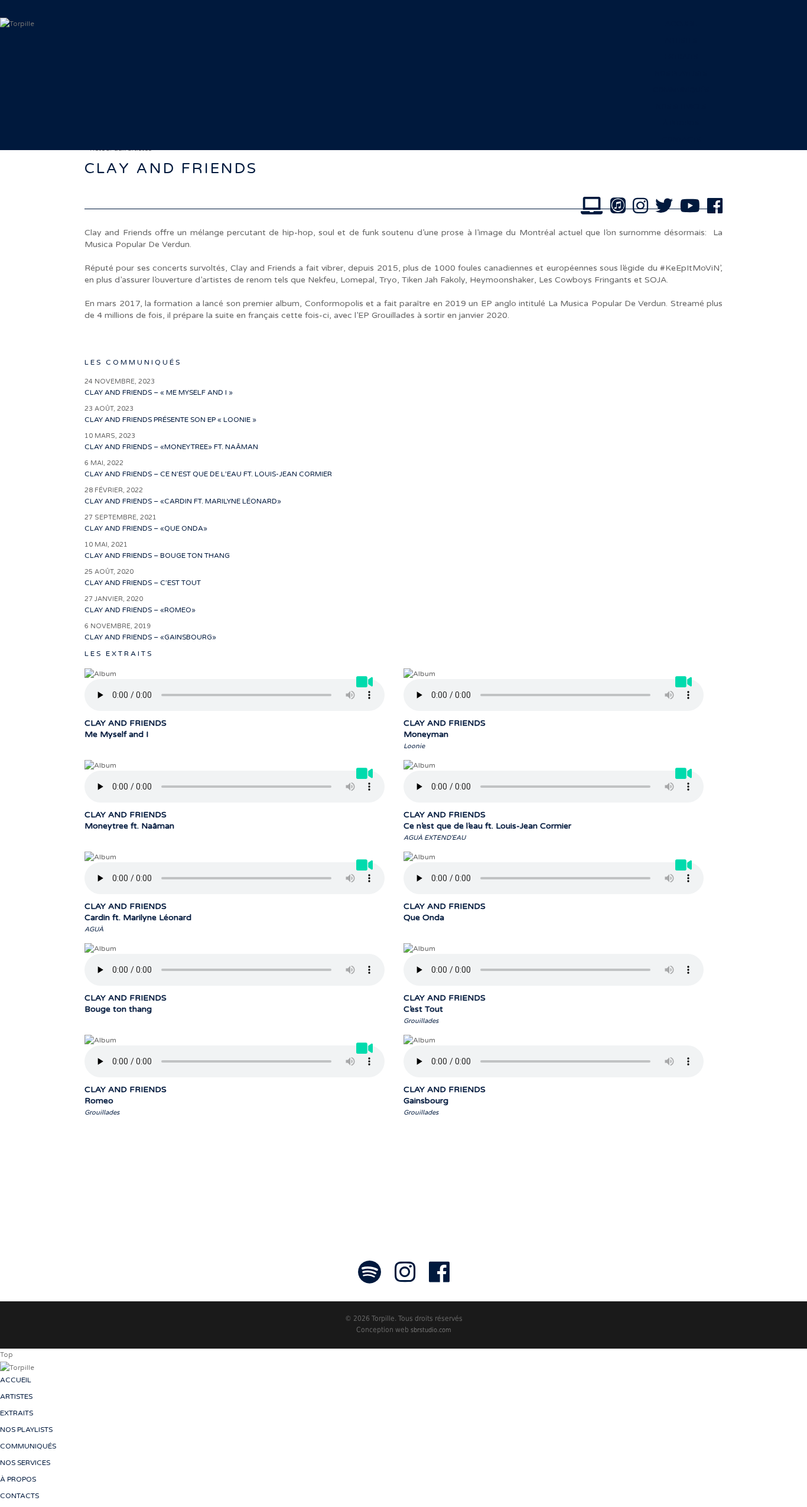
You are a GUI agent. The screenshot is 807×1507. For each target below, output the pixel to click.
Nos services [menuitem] (25, 1463)
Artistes (681, 40)
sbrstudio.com (431, 1330)
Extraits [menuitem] (16, 1413)
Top (6, 1355)
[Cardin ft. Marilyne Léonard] (366, 868)
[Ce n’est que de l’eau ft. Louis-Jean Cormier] (685, 777)
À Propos (681, 123)
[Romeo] (366, 1051)
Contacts (681, 139)
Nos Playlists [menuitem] (26, 1429)
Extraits (681, 57)
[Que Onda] (685, 868)
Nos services (681, 106)
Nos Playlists (681, 73)
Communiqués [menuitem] (28, 1446)
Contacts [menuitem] (19, 1496)
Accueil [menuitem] (15, 1380)
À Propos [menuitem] (18, 1479)
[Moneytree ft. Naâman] (366, 777)
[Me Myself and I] (366, 685)
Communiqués (681, 90)
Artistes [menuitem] (16, 1396)
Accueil (681, 24)
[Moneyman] (685, 685)
